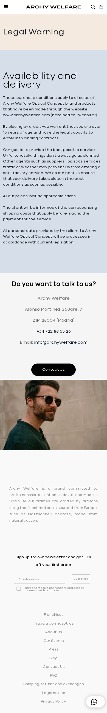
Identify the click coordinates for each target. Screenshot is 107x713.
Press (53, 649)
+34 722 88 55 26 (53, 332)
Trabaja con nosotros (54, 623)
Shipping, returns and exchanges (53, 684)
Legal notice (53, 693)
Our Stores (53, 640)
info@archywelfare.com (61, 343)
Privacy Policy (53, 701)
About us (53, 632)
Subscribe (81, 579)
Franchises (53, 614)
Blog (53, 658)
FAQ (53, 675)
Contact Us (53, 369)
